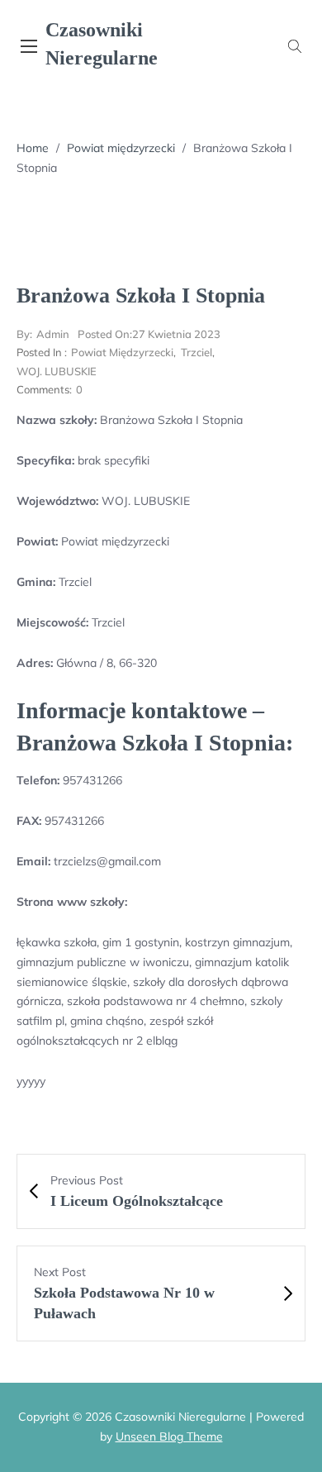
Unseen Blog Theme (169, 1436)
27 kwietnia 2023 (149, 334)
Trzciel (196, 352)
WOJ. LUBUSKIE (57, 371)
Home (33, 148)
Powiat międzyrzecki (121, 148)
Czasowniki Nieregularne (101, 44)
